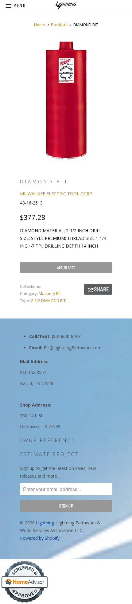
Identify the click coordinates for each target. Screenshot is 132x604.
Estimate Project (49, 454)
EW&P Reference (47, 440)
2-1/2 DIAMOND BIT (48, 300)
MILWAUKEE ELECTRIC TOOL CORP (56, 194)
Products (59, 24)
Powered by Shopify (40, 538)
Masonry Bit (50, 293)
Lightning (45, 523)
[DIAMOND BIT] (66, 100)
